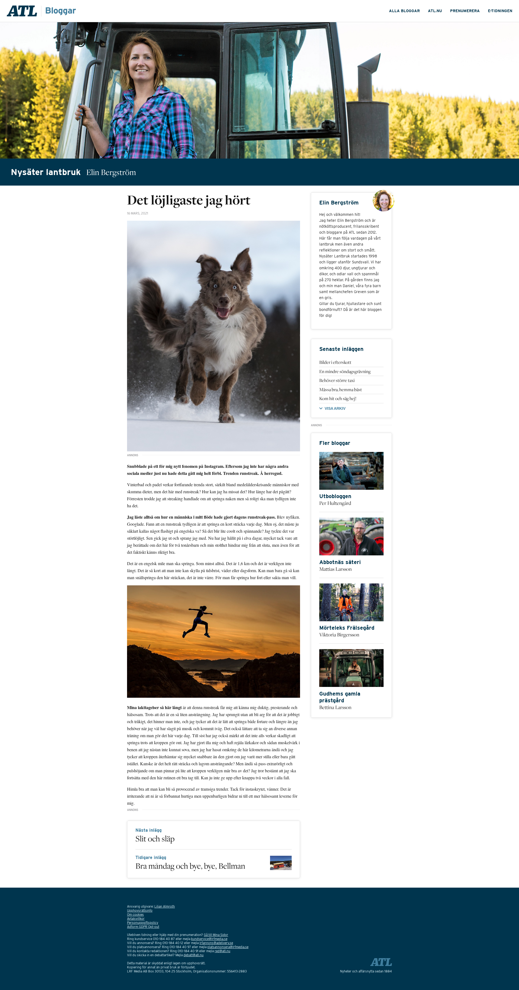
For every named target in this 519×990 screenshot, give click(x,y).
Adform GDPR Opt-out (143, 927)
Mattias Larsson (335, 569)
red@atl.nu (222, 951)
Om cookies (135, 914)
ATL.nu (435, 11)
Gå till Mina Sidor (216, 935)
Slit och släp (155, 838)
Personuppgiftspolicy (142, 923)
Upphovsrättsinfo (139, 910)
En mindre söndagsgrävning (345, 371)
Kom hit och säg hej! (337, 398)
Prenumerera (465, 11)
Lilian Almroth (164, 906)
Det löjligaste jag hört (189, 200)
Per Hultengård (335, 503)
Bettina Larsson (335, 707)
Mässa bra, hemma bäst (340, 389)
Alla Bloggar (404, 11)
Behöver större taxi (337, 380)
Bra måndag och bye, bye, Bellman (190, 865)
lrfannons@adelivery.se (216, 943)
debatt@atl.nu (194, 955)
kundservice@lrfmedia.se (209, 939)
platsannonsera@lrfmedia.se (227, 947)
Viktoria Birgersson (339, 634)
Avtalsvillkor (136, 919)
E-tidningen (500, 11)
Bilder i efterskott (335, 362)
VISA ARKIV (335, 408)
